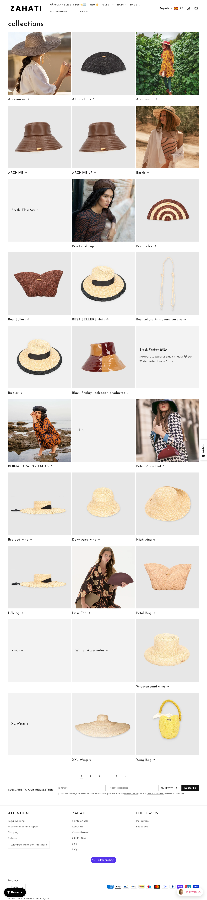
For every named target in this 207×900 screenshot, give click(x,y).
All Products (81, 99)
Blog (74, 843)
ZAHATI (20, 898)
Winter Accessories (89, 650)
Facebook (142, 826)
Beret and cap (83, 246)
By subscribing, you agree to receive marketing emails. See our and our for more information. (123, 794)
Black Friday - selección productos (98, 393)
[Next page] (125, 776)
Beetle (141, 172)
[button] (107, 4)
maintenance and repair (23, 826)
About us (77, 826)
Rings (15, 650)
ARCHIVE (15, 172)
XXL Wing (80, 760)
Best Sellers (17, 319)
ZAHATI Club (79, 838)
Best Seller (144, 246)
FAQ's (75, 849)
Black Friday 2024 (153, 349)
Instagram (142, 821)
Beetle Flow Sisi (23, 210)
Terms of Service (155, 793)
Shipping (13, 832)
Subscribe (190, 787)
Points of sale (80, 821)
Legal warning (16, 821)
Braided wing (18, 539)
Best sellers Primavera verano (159, 319)
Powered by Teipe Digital (36, 898)
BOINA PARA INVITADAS (28, 466)
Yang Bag (144, 760)
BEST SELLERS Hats (88, 319)
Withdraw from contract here (29, 844)
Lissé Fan (79, 613)
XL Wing (18, 724)
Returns (12, 838)
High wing (144, 539)
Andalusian (145, 99)
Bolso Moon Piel (148, 466)
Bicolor (13, 393)
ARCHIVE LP (82, 172)
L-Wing (13, 613)
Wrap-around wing (150, 686)
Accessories (17, 99)
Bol (77, 430)
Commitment (80, 832)
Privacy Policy (131, 793)
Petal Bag (143, 613)
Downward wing (84, 539)
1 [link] (81, 776)
